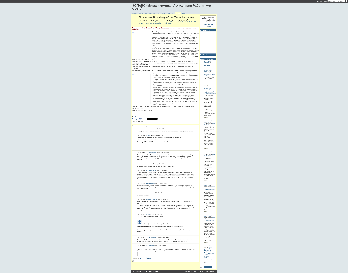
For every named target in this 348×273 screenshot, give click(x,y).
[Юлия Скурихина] (135, 21)
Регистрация (319, 1)
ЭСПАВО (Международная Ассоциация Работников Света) (171, 7)
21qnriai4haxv (153, 224)
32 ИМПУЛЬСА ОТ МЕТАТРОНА (187, 21)
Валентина (148, 192)
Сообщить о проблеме (197, 271)
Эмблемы (187, 271)
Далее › (149, 258)
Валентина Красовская (151, 199)
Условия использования (210, 271)
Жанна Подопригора (151, 237)
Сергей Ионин (149, 163)
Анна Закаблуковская (151, 152)
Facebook (143, 119)
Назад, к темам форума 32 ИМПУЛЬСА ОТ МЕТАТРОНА (156, 23)
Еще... (208, 266)
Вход (325, 1)
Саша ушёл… (207, 65)
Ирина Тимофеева (150, 183)
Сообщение (207, 257)
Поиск (346, 1)
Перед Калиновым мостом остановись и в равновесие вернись (151, 117)
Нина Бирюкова (150, 128)
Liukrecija (148, 135)
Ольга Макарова (150, 245)
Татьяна (148, 214)
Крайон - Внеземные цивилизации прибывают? (210, 250)
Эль (204, 61)
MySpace (136, 119)
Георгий (205, 70)
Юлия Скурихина (159, 21)
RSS (133, 261)
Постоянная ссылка (138, 129)
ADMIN (143, 271)
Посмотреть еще (208, 259)
